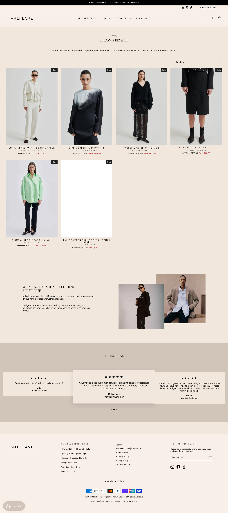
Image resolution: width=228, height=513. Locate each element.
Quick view (32, 142)
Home (113, 35)
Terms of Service (123, 464)
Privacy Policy (122, 460)
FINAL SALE (143, 18)
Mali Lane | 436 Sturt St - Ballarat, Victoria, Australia (114, 501)
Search (119, 445)
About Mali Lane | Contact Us (128, 448)
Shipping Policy (122, 456)
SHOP (104, 18)
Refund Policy (122, 452)
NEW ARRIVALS (87, 18)
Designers (122, 18)
